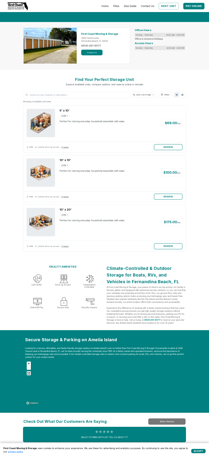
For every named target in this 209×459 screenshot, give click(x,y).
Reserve (168, 147)
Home (104, 6)
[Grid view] (182, 95)
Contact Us (147, 6)
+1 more (65, 147)
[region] (106, 383)
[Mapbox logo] (32, 403)
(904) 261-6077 (91, 45)
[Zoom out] (29, 368)
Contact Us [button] (92, 52)
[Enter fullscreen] (29, 373)
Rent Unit (168, 6)
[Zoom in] (29, 364)
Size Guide (130, 6)
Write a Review (167, 421)
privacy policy (15, 451)
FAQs (116, 6)
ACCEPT (198, 451)
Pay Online (194, 6)
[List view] (176, 95)
